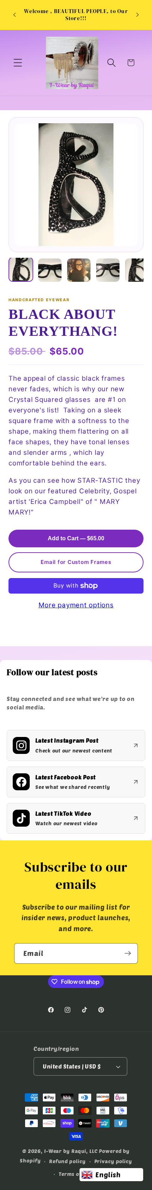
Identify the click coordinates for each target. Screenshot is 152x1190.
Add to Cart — (76, 538)
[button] (18, 62)
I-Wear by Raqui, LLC (71, 1151)
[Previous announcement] (14, 15)
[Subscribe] (128, 953)
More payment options (76, 605)
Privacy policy (113, 1161)
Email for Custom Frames (76, 562)
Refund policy (67, 1161)
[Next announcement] (137, 15)
